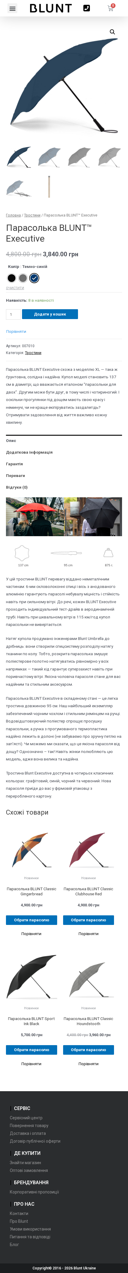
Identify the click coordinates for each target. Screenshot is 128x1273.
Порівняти (16, 331)
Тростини (32, 215)
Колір (13, 266)
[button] (12, 8)
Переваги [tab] (15, 475)
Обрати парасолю (31, 919)
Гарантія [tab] (14, 463)
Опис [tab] (11, 440)
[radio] (11, 278)
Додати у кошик (50, 314)
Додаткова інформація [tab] (29, 452)
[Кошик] (110, 8)
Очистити (15, 288)
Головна (13, 215)
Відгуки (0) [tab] (17, 487)
